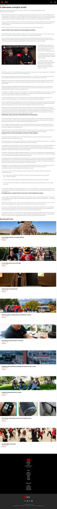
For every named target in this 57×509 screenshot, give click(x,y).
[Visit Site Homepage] (28, 463)
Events (28, 476)
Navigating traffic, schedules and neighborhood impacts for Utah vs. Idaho (19, 366)
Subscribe (28, 479)
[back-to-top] (55, 506)
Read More (4, 239)
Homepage (28, 472)
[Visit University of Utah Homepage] (2, 2)
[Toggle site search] (51, 2)
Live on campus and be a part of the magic (11, 263)
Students (28, 475)
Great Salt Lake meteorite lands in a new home (12, 340)
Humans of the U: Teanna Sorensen (10, 289)
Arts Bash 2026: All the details (9, 444)
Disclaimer (28, 505)
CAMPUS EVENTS (28, 486)
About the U (35, 505)
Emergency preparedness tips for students (11, 392)
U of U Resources (28, 489)
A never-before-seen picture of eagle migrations (13, 237)
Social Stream (28, 488)
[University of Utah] (28, 497)
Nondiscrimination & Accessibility (19, 505)
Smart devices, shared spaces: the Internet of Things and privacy (16, 418)
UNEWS (28, 485)
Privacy (31, 505)
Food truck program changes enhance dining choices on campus (16, 314)
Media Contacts (41, 505)
